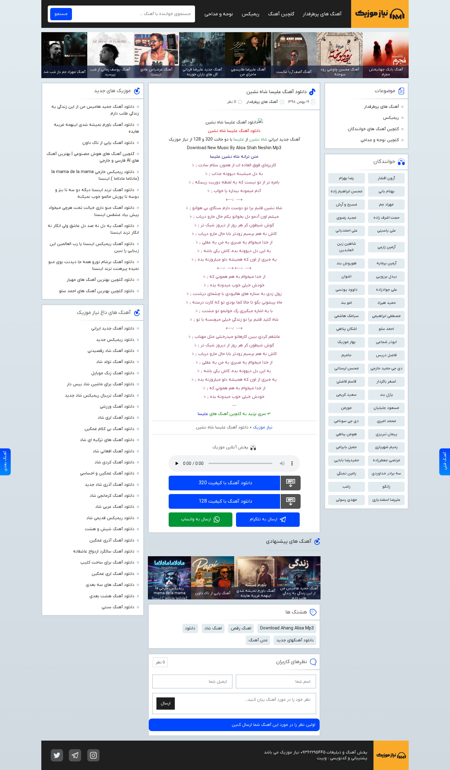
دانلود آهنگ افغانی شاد (113, 451)
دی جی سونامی (346, 421)
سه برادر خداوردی (386, 473)
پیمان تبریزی (386, 434)
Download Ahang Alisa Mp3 (287, 628)
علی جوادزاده (386, 289)
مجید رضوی (346, 217)
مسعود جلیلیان (386, 407)
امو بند (346, 302)
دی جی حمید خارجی (386, 368)
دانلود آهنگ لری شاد (116, 418)
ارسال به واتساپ (196, 519)
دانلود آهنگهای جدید (295, 640)
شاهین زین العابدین (346, 247)
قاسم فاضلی (346, 381)
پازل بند (386, 394)
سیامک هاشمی (346, 316)
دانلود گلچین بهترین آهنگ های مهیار (100, 280)
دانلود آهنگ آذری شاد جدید (109, 485)
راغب (347, 486)
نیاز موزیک (380, 14)
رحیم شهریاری (386, 447)
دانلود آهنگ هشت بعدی (111, 596)
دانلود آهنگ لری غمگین (113, 574)
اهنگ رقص (241, 628)
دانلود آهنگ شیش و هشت (109, 529)
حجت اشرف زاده (386, 217)
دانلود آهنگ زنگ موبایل (112, 373)
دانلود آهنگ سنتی (118, 607)
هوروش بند (346, 263)
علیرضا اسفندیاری (386, 499)
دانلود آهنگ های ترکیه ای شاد (107, 440)
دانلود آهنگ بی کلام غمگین (109, 429)
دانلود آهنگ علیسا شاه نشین (276, 92)
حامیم (346, 355)
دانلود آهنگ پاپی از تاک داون (108, 143)
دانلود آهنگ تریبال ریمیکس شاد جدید (99, 395)
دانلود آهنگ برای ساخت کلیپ (107, 562)
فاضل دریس (386, 355)
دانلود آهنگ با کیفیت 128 (225, 501)
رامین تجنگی (346, 473)
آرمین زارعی (386, 247)
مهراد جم (386, 204)
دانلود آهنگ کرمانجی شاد (112, 496)
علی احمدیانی (347, 230)
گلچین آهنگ (281, 14)
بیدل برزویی (386, 276)
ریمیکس (250, 14)
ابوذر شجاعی (386, 342)
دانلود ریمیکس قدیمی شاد (110, 518)
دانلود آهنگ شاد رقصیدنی (111, 351)
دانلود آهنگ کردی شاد (114, 462)
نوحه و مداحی (218, 14)
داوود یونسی (347, 289)
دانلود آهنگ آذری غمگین (111, 540)
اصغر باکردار (386, 381)
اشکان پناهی (346, 328)
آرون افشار (386, 178)
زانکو (386, 486)
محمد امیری (386, 421)
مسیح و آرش (346, 204)
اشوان (346, 276)
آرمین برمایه (386, 263)
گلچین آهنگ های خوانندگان (373, 129)
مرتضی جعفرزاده (386, 460)
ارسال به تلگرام (263, 519)
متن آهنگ (258, 640)
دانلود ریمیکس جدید (115, 340)
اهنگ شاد (213, 628)
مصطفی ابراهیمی (386, 316)
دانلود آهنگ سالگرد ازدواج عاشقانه (103, 551)
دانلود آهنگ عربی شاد (114, 507)
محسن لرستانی (346, 368)
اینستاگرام (93, 755)
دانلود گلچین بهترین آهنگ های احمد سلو (96, 291)
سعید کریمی (346, 394)
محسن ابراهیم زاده (346, 191)
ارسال (166, 703)
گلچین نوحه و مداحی (380, 140)
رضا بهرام (346, 178)
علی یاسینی (386, 230)
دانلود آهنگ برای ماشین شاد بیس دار (100, 384)
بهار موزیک (346, 342)
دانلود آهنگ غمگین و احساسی (107, 473)
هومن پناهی (346, 434)
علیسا (203, 414)
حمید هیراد (386, 302)
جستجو (61, 14)
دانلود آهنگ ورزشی (117, 407)
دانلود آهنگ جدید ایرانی (112, 328)
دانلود (190, 628)
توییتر (57, 755)
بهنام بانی (386, 191)
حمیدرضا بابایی (346, 460)
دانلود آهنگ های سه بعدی (110, 585)
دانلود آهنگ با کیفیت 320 (225, 483)
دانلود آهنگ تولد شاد (115, 362)
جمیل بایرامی (346, 447)
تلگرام (75, 755)
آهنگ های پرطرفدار (322, 14)
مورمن (346, 407)
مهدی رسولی (346, 499)
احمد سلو (386, 328)
